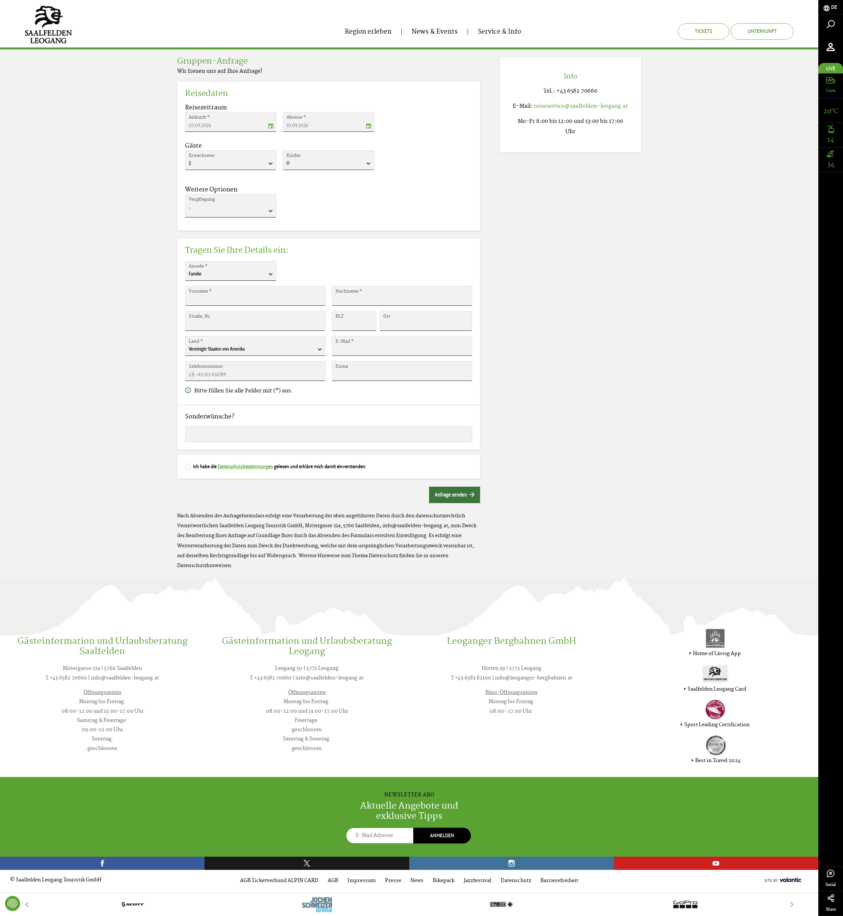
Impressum (361, 881)
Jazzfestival (477, 881)
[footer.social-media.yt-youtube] (716, 863)
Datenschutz (516, 881)
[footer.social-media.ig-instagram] (511, 863)
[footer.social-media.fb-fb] (102, 863)
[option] (409, 904)
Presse (393, 881)
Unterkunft (762, 31)
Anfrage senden (451, 494)
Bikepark (443, 881)
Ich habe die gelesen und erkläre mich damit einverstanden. (279, 466)
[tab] (830, 7)
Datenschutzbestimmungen (245, 466)
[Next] (791, 904)
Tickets (703, 31)
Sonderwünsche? (209, 417)
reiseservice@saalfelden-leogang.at (581, 106)
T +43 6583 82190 (471, 678)
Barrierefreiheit (559, 881)
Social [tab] (831, 884)
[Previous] (26, 904)
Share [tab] (831, 909)
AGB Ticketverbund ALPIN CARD (279, 881)
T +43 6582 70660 (66, 678)
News (416, 881)
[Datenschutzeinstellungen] (12, 903)
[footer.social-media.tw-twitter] (306, 863)
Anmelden (442, 835)
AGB (333, 881)
